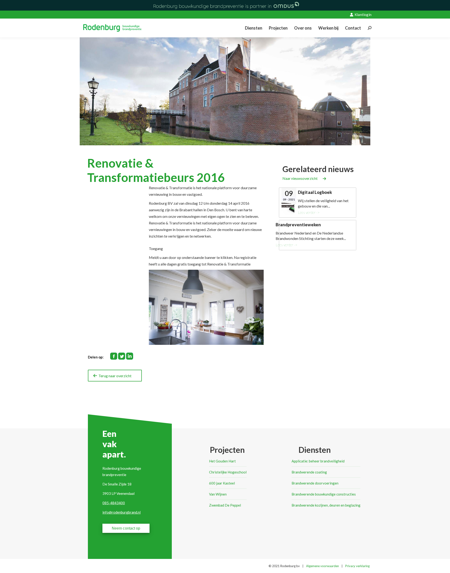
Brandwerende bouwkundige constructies (324, 494)
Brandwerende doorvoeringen (315, 483)
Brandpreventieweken (298, 224)
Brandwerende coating (309, 472)
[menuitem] (253, 28)
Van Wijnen (218, 494)
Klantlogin (363, 14)
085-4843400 (113, 503)
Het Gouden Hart (222, 461)
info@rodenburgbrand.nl (121, 512)
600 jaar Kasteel (222, 483)
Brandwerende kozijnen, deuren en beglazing (326, 505)
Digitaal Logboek (315, 192)
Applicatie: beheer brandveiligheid (318, 461)
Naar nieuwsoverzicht (300, 178)
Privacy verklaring (357, 566)
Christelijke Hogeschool (228, 472)
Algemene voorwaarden (322, 566)
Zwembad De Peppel (225, 505)
